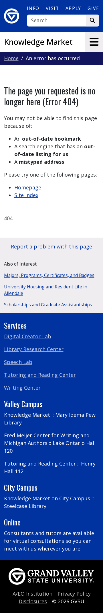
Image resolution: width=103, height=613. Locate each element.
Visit (52, 8)
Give (93, 8)
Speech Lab (18, 362)
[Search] (92, 21)
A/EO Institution (32, 593)
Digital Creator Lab (27, 336)
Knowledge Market (38, 42)
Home (11, 58)
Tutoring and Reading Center (40, 374)
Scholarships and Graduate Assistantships (48, 305)
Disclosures (33, 601)
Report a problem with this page (51, 246)
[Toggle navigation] (94, 42)
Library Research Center (34, 349)
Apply (73, 8)
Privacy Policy (74, 593)
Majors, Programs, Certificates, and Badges (49, 275)
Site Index (26, 195)
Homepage (27, 187)
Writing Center (22, 387)
